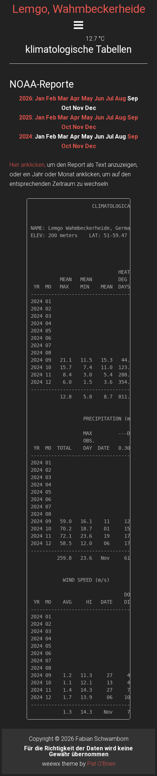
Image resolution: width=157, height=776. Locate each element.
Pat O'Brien (101, 763)
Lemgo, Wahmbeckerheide (78, 9)
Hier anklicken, (27, 164)
